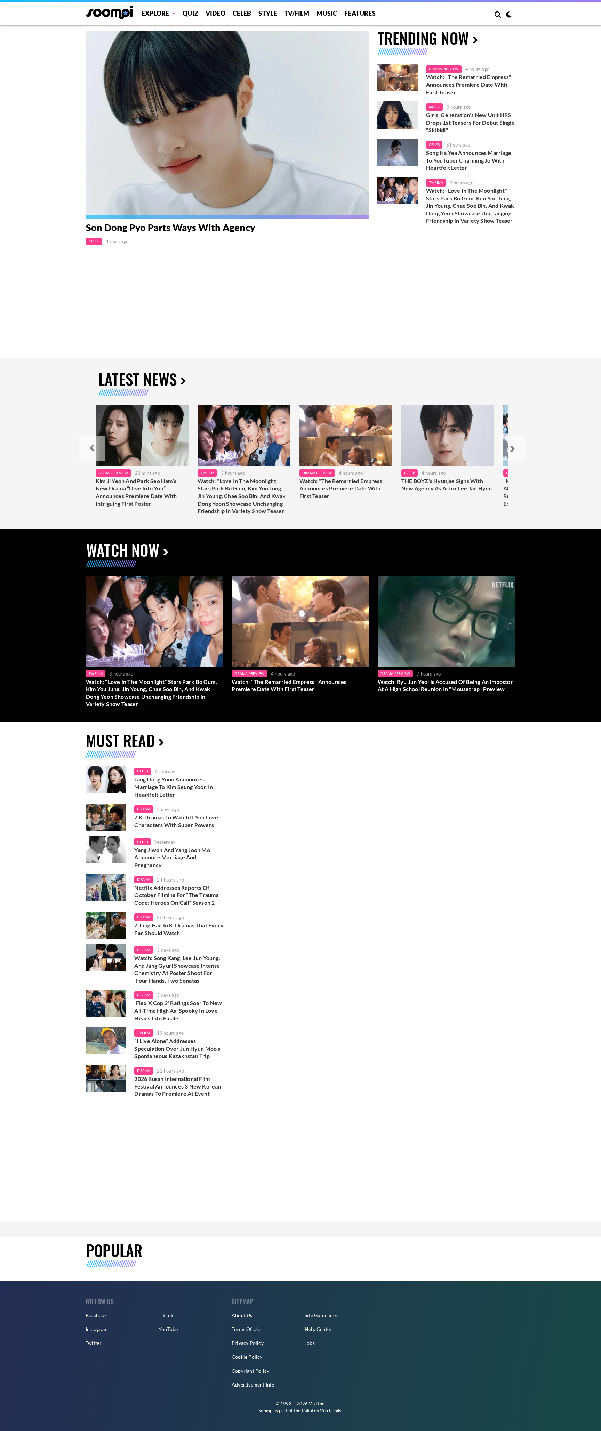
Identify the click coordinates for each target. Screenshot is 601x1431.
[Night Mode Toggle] (508, 15)
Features (360, 13)
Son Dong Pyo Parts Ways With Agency (170, 227)
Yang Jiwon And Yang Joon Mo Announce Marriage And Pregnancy (172, 857)
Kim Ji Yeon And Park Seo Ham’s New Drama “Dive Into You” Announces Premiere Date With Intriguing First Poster (136, 492)
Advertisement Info (253, 1385)
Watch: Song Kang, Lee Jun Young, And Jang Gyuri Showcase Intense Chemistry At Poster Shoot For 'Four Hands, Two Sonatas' (177, 969)
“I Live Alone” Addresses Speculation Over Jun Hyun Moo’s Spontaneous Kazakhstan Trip (177, 1048)
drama (143, 809)
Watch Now (122, 550)
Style (267, 13)
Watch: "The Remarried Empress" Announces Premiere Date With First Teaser (468, 84)
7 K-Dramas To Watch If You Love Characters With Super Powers (176, 821)
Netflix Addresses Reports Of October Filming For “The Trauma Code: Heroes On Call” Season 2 (176, 895)
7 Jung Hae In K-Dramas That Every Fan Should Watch (179, 929)
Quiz (190, 13)
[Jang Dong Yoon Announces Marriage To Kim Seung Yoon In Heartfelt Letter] (106, 779)
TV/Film (436, 182)
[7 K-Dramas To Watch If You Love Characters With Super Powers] (106, 817)
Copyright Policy (250, 1371)
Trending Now (423, 38)
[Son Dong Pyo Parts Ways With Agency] (227, 125)
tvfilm (143, 1033)
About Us (242, 1315)
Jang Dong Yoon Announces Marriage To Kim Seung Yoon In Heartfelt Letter (173, 786)
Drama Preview (444, 69)
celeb (142, 771)
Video (215, 13)
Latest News (137, 379)
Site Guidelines (321, 1315)
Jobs (310, 1343)
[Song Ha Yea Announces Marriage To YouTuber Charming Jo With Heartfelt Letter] (397, 152)
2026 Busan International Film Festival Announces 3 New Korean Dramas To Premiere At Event (177, 1086)
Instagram (97, 1329)
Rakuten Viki (315, 1410)
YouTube (168, 1329)
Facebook (96, 1315)
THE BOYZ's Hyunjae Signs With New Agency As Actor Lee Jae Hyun (446, 485)
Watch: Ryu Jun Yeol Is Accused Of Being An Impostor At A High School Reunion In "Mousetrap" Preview (445, 685)
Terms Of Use (246, 1329)
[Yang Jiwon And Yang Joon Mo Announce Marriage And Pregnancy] (106, 849)
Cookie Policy (247, 1357)
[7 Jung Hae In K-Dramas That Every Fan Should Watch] (106, 925)
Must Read (120, 740)
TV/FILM (296, 13)
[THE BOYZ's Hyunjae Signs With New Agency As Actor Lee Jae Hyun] (447, 435)
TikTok (166, 1315)
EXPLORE (155, 13)
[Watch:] (244, 435)
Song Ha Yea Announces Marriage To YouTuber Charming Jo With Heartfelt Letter (468, 160)
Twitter (94, 1343)
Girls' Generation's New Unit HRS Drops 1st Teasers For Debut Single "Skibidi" (470, 122)
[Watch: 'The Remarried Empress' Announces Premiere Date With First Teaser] (397, 77)
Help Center (318, 1329)
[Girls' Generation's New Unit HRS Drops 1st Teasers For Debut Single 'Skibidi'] (397, 115)
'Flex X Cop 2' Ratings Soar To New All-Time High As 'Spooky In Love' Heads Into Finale (178, 1010)
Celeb (242, 13)
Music (326, 13)
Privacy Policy (248, 1343)
